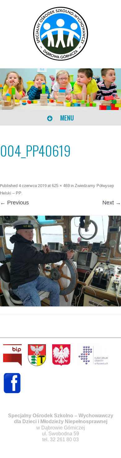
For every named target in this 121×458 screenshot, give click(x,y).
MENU (66, 117)
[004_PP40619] (60, 261)
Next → (111, 202)
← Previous (14, 202)
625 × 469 (61, 185)
